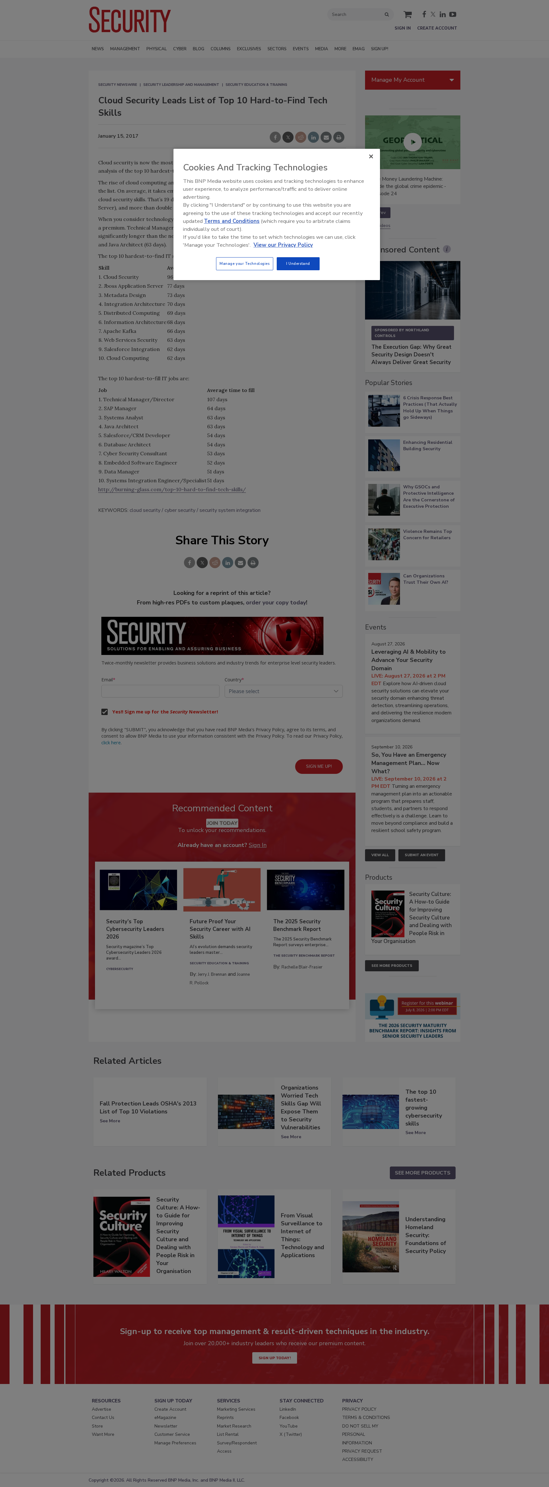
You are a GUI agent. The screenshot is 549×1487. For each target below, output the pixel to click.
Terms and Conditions (232, 221)
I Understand (298, 263)
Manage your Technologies (245, 263)
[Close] (371, 156)
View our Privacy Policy (283, 245)
